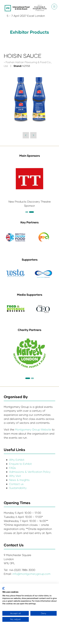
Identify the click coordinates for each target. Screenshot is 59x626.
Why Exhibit (16, 459)
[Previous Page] (26, 135)
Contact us (16, 484)
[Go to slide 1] (27, 378)
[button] (54, 6)
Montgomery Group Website (33, 429)
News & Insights (19, 480)
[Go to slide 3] (31, 212)
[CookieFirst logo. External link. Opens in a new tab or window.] (3, 588)
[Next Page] (33, 135)
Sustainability (18, 487)
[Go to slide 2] (26, 212)
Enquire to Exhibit (20, 463)
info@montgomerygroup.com (31, 573)
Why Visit (15, 475)
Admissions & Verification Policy (30, 471)
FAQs (12, 467)
